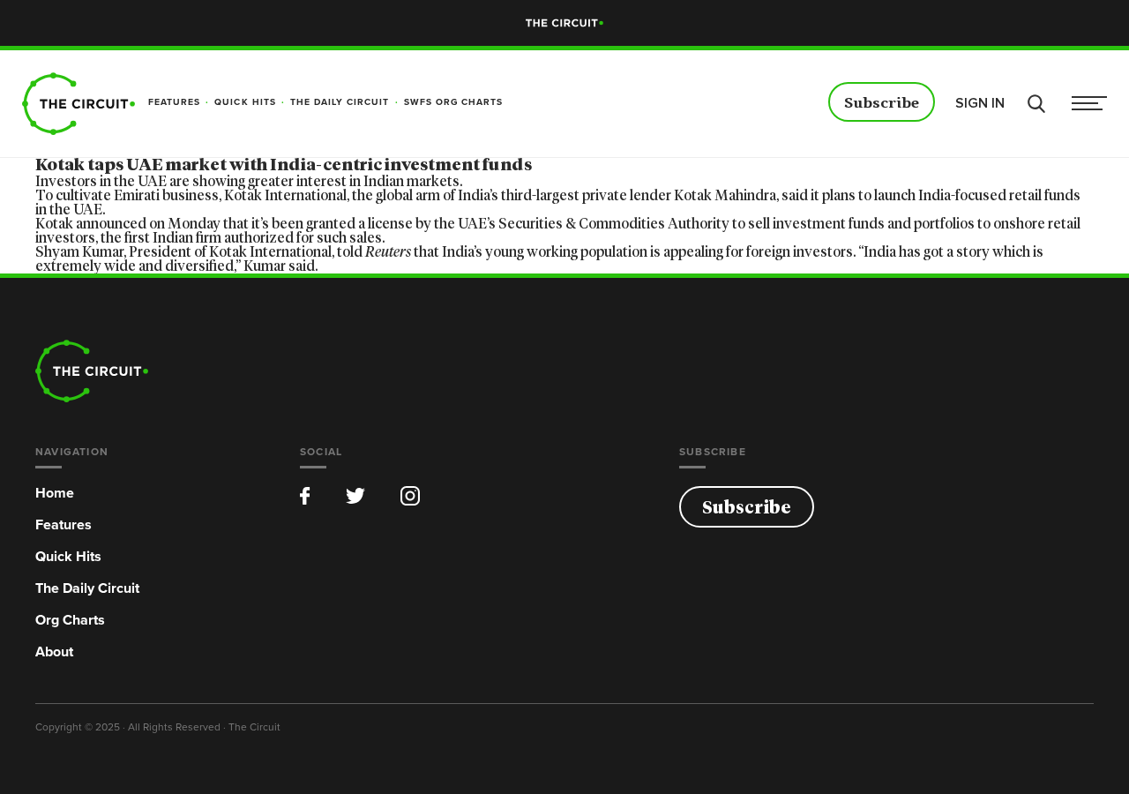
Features (63, 524)
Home (54, 493)
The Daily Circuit (87, 588)
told (374, 252)
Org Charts (70, 620)
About (54, 651)
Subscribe (881, 103)
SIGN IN (980, 103)
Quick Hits (68, 556)
